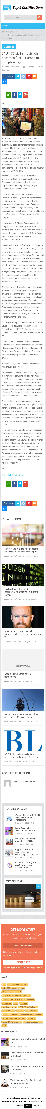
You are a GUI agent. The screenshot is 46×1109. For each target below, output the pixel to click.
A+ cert (24, 1003)
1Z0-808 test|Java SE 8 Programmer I (18, 999)
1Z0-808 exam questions (13, 988)
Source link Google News (12, 475)
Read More (37, 1105)
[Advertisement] (24, 494)
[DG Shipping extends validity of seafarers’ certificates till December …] (23, 740)
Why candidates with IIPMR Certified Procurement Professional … (27, 817)
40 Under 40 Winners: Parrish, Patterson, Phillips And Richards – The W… (22, 634)
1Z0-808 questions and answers (16, 996)
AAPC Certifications (28, 1007)
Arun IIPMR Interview (12, 1022)
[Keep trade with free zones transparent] (23, 660)
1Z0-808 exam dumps (18, 984)
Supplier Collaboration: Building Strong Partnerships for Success (26, 852)
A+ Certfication (9, 1007)
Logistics (10, 47)
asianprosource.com (33, 1022)
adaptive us (31, 1011)
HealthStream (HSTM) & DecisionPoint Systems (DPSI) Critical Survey (22, 592)
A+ (16, 1003)
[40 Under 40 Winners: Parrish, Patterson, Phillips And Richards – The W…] (23, 617)
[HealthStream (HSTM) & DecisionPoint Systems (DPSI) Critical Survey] (23, 575)
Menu (5, 26)
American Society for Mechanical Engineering (22, 1014)
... (4, 984)
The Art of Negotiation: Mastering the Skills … (25, 840)
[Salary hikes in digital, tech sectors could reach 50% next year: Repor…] (23, 535)
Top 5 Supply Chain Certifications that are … (26, 829)
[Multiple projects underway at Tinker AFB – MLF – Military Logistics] (23, 700)
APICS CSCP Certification (13, 1018)
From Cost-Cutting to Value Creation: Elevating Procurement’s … (27, 865)
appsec (31, 1018)
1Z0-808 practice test (12, 992)
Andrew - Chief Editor (11, 67)
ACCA (20, 1011)
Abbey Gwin (8, 1011)
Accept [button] (27, 1106)
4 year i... (7, 1003)
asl (4, 1026)
